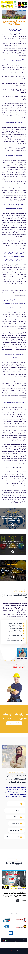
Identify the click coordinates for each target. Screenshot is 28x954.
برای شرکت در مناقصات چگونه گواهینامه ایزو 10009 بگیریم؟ (14, 894)
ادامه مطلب (23, 900)
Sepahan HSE (12, 951)
